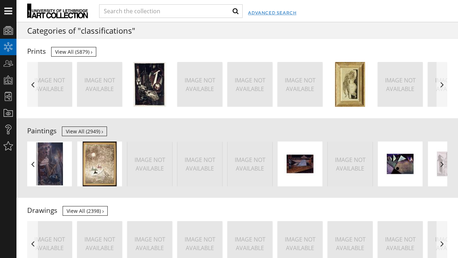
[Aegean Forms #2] (99, 164)
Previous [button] (32, 84)
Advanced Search (272, 12)
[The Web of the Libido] (49, 164)
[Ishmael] (149, 84)
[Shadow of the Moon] (400, 164)
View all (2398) (84, 210)
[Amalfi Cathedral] (300, 164)
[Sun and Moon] (350, 84)
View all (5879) (73, 51)
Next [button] (442, 84)
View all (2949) (84, 131)
